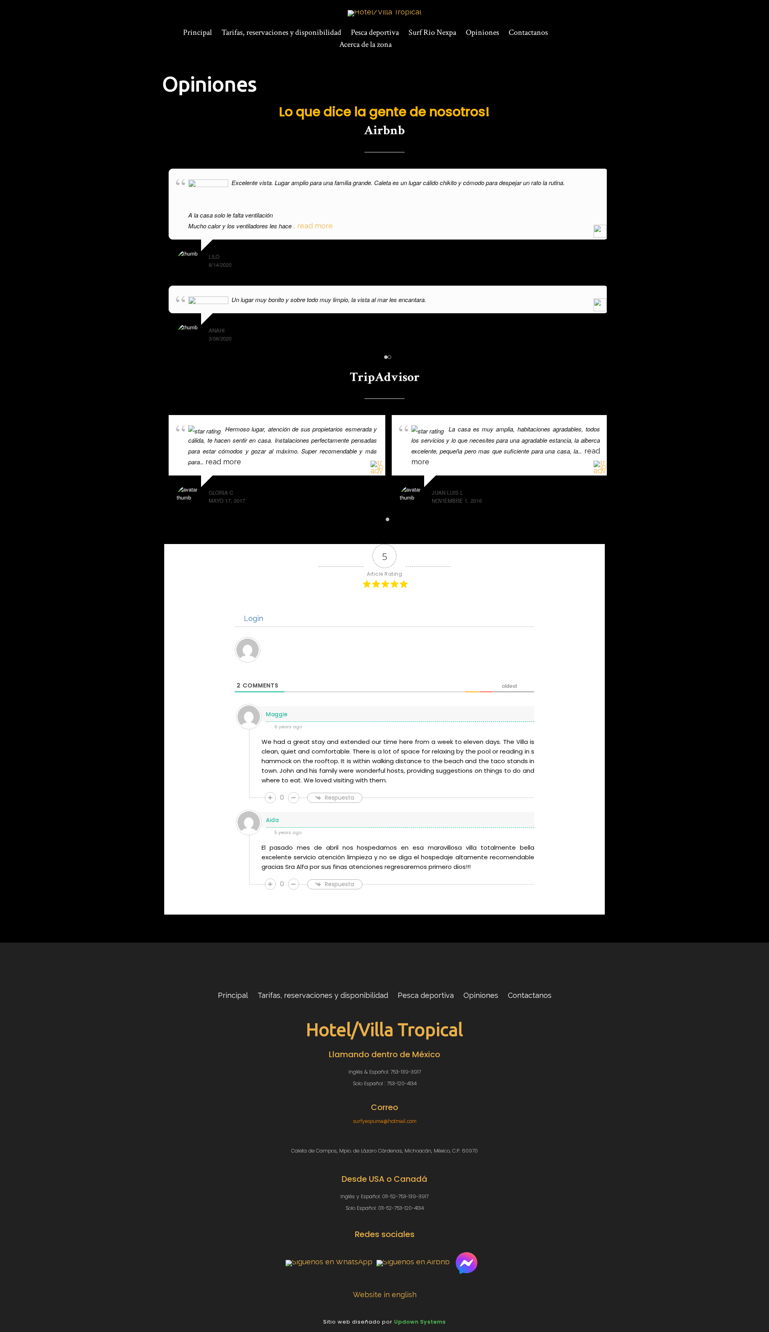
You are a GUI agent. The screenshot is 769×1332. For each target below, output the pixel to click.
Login (252, 618)
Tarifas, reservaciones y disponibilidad (281, 32)
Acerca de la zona (365, 44)
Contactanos (528, 32)
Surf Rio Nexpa (432, 32)
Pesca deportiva (375, 32)
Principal (197, 32)
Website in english (385, 1294)
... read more (312, 226)
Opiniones (482, 32)
